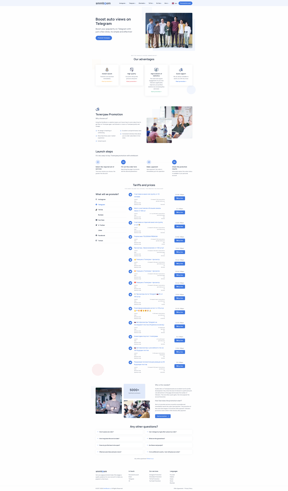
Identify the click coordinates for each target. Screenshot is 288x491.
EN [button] (175, 3)
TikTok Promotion (154, 479)
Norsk (171, 481)
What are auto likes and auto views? (110, 452)
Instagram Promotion (155, 475)
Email (130, 477)
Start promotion (106, 81)
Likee (100, 230)
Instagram (122, 3)
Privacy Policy (188, 488)
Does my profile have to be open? (109, 445)
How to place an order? (106, 432)
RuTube (158, 3)
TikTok (150, 3)
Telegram (132, 3)
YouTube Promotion (155, 481)
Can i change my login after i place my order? (163, 432)
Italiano (172, 477)
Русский (172, 475)
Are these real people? (156, 445)
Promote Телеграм (104, 38)
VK (129, 481)
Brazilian (172, 483)
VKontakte (142, 3)
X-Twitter (101, 225)
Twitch (100, 241)
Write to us (150, 458)
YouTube (101, 220)
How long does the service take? (109, 438)
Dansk (171, 479)
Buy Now (180, 198)
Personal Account (185, 3)
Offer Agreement (178, 488)
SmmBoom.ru (107, 488)
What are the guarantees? (157, 438)
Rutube (100, 215)
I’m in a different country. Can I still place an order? (164, 452)
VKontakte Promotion (155, 477)
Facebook (101, 235)
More (166, 3)
